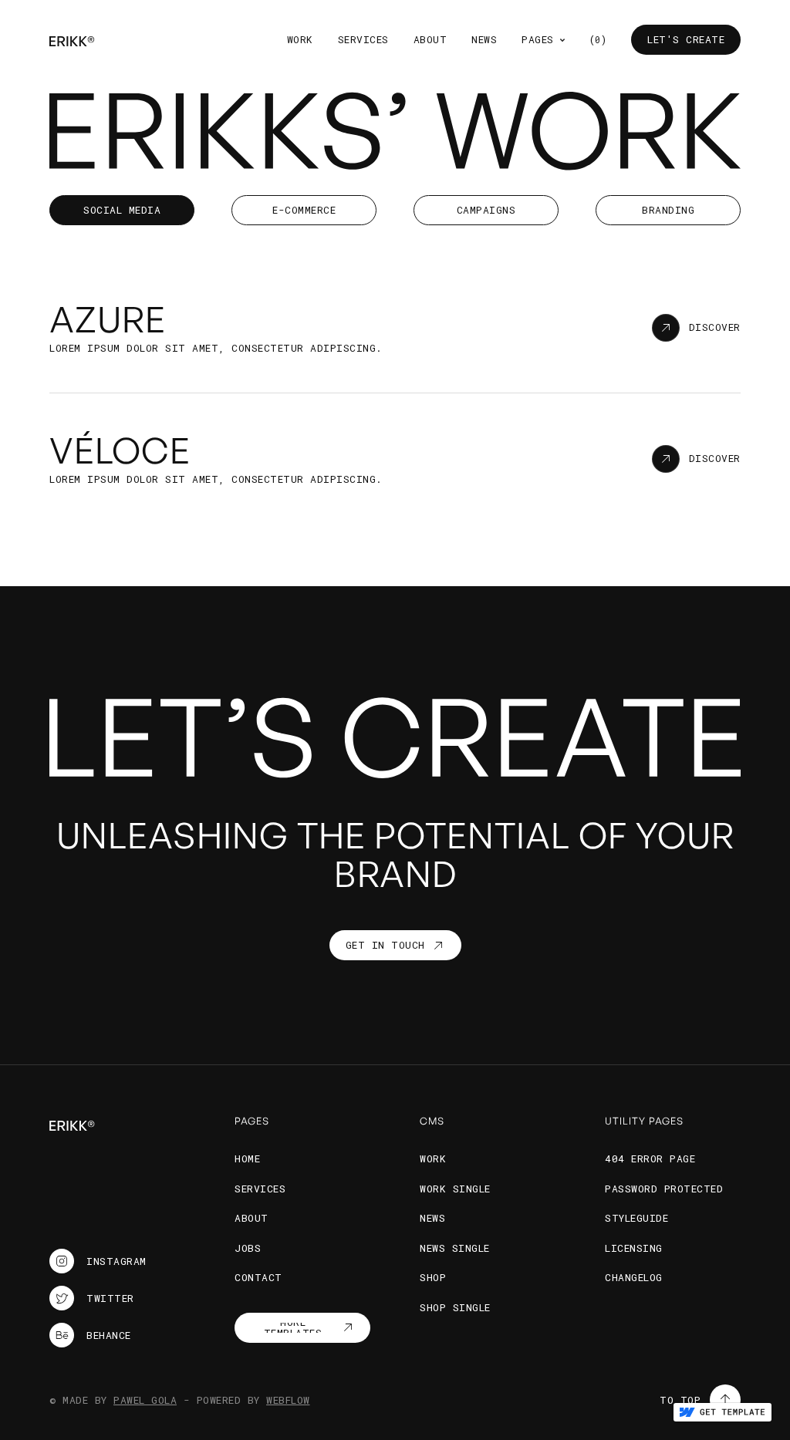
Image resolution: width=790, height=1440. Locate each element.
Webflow (288, 1400)
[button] (543, 40)
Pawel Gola (145, 1400)
